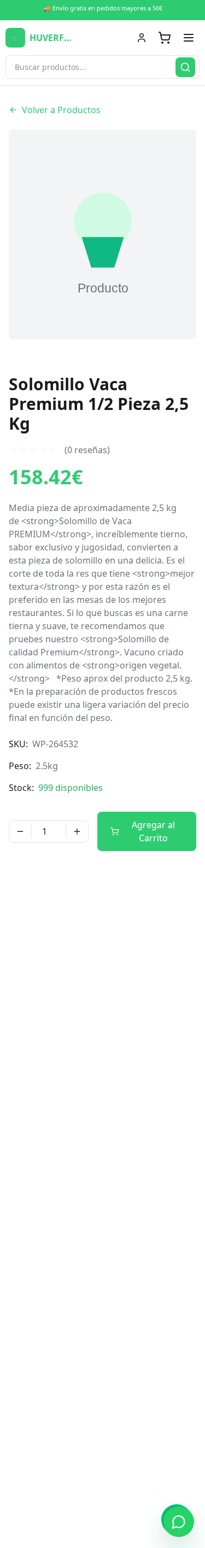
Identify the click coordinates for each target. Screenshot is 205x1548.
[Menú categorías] (189, 38)
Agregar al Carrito (153, 831)
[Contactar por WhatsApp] (178, 1521)
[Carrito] (164, 38)
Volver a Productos (61, 110)
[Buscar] (185, 67)
